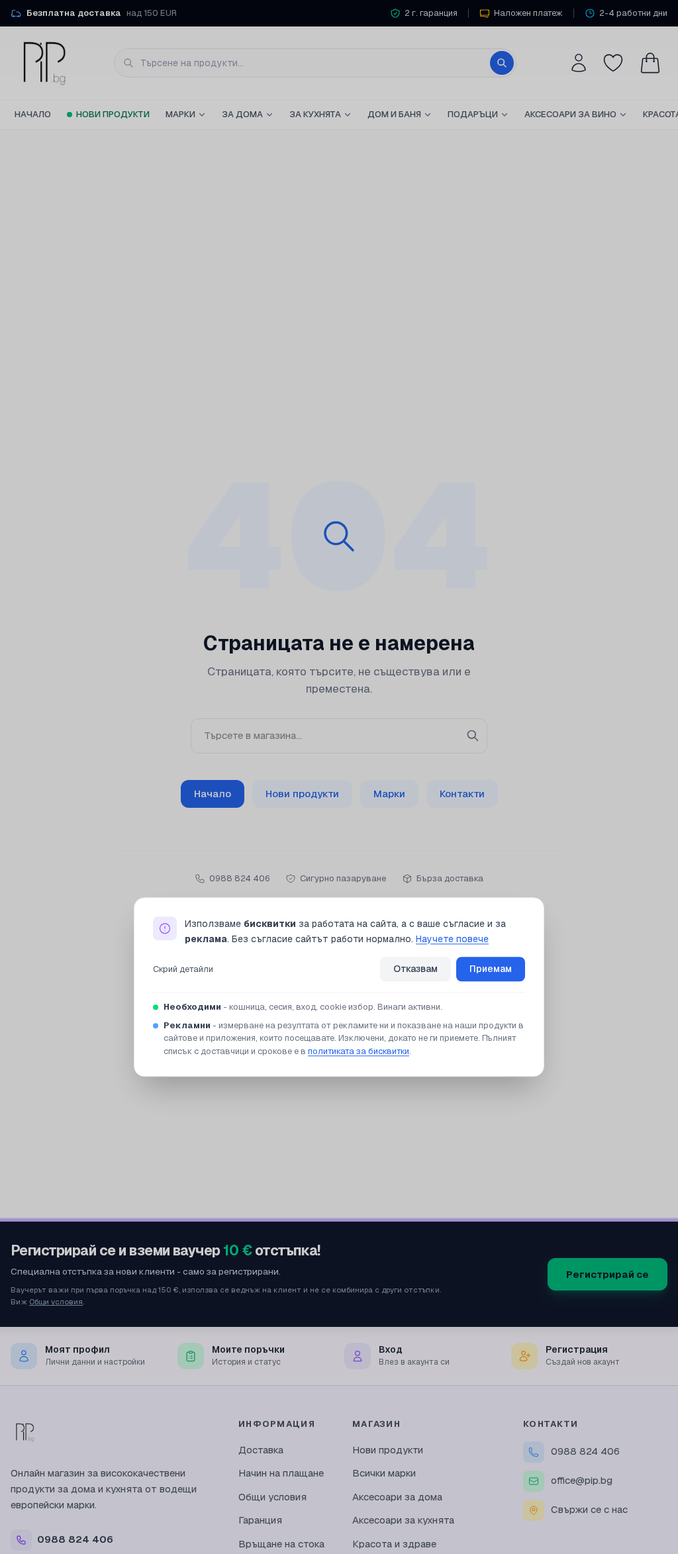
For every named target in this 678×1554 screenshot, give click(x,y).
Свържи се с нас (589, 1509)
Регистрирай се (607, 1274)
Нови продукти (113, 114)
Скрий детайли (183, 969)
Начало (33, 114)
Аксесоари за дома (397, 1496)
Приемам (490, 969)
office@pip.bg (581, 1480)
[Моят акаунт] (578, 62)
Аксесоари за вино (570, 114)
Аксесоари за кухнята (403, 1520)
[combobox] (315, 62)
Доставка (260, 1449)
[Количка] (650, 63)
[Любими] (613, 63)
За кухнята (315, 114)
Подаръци (473, 114)
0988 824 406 (585, 1451)
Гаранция (260, 1520)
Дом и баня (394, 114)
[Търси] (502, 63)
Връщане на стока (281, 1543)
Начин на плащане (281, 1473)
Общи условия (56, 1301)
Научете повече (452, 939)
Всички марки (384, 1473)
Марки (180, 114)
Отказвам (415, 969)
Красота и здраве (394, 1543)
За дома (242, 114)
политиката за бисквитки (358, 1051)
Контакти (462, 793)
